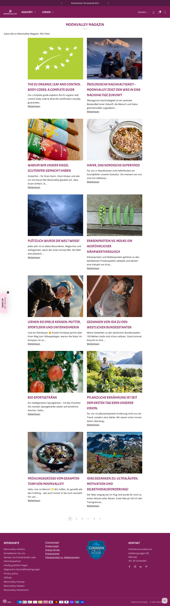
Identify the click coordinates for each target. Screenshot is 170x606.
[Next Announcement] (108, 3)
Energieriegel (52, 542)
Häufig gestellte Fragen (16, 565)
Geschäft (27, 12)
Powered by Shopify (139, 602)
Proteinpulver (52, 553)
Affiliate (8, 577)
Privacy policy (11, 573)
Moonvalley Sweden (14, 585)
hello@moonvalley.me (140, 549)
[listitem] (85, 3)
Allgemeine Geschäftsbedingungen (22, 569)
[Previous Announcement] (61, 3)
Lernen (46, 12)
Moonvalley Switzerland (16, 589)
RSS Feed (45, 33)
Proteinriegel (52, 546)
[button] (3, 303)
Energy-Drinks (52, 549)
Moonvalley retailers (14, 549)
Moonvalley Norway (14, 581)
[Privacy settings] (5, 601)
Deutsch (142, 12)
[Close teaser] (8, 292)
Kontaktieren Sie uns (14, 553)
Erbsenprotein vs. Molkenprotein (62, 557)
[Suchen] (165, 12)
